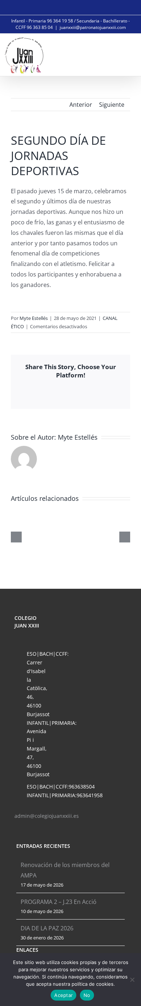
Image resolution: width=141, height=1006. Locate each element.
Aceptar (63, 995)
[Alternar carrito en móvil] (111, 54)
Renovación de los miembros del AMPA (65, 870)
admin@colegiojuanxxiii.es (46, 815)
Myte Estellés (34, 318)
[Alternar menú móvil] (127, 54)
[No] (132, 979)
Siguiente (111, 105)
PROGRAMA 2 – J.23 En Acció (59, 902)
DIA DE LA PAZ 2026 (47, 928)
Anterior (80, 105)
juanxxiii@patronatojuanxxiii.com (93, 27)
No (87, 995)
